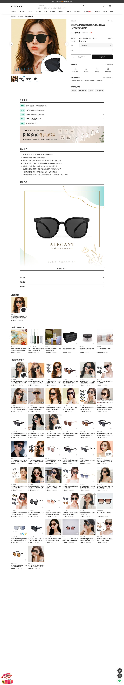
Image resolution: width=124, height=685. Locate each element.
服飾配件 (13, 16)
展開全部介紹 (60, 268)
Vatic (64, 537)
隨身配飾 (20, 16)
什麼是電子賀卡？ (108, 77)
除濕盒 (54, 8)
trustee (64, 346)
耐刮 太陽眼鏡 (82, 90)
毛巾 (39, 8)
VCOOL (64, 8)
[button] (14, 79)
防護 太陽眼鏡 (99, 90)
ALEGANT (14, 314)
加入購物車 (81, 57)
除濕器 (45, 8)
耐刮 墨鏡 (74, 90)
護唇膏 (59, 8)
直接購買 (102, 57)
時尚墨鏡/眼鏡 (29, 16)
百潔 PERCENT (32, 346)
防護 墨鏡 (91, 90)
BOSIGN (82, 346)
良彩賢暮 (99, 346)
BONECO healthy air (51, 346)
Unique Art (14, 346)
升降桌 (50, 8)
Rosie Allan (100, 510)
